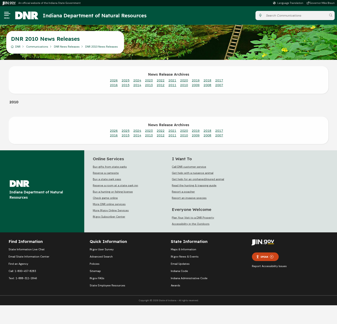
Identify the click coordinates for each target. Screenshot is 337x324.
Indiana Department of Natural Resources (94, 15)
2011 (172, 85)
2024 (137, 80)
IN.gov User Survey (102, 249)
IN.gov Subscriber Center (109, 216)
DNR (17, 46)
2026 (114, 80)
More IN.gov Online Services (111, 210)
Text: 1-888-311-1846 (23, 278)
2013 (149, 85)
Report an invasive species (189, 198)
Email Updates (180, 264)
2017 (219, 80)
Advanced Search (101, 256)
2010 (184, 85)
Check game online (105, 198)
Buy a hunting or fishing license (113, 191)
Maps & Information (183, 249)
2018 (207, 80)
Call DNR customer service (189, 166)
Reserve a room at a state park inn (115, 185)
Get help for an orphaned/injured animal (198, 179)
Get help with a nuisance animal (192, 173)
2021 (172, 80)
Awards (175, 285)
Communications (37, 46)
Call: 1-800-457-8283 (22, 271)
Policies (94, 264)
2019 (196, 80)
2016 (114, 85)
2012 (161, 85)
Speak (264, 256)
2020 (184, 80)
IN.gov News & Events (185, 256)
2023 (149, 80)
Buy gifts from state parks (110, 166)
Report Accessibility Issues (269, 266)
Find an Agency (18, 264)
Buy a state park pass (107, 179)
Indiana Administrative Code (189, 278)
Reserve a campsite (106, 173)
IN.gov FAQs (97, 278)
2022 (161, 80)
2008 (207, 85)
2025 (125, 80)
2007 (219, 85)
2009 (196, 85)
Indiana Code (179, 271)
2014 (137, 85)
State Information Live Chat (27, 249)
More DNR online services (109, 204)
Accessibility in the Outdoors (190, 224)
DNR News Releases (67, 46)
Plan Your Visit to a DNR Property (193, 217)
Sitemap (95, 271)
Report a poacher (183, 191)
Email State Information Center (29, 256)
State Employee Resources (107, 285)
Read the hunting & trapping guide (194, 185)
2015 (125, 85)
